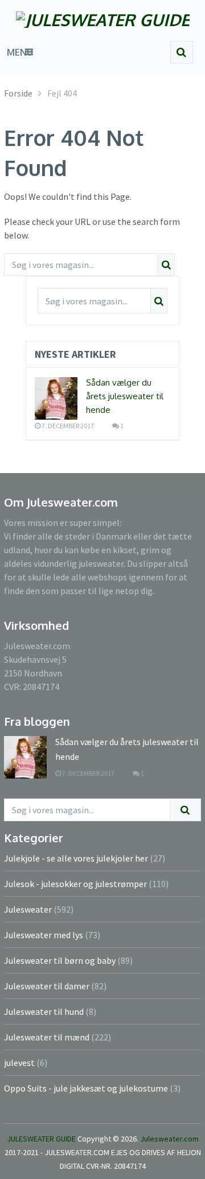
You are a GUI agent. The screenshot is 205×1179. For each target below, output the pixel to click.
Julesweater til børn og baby (60, 960)
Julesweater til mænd (46, 1037)
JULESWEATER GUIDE (41, 1139)
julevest (19, 1062)
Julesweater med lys (43, 934)
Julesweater (28, 909)
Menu (20, 52)
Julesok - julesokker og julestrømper (75, 883)
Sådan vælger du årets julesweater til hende (124, 396)
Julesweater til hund (44, 1011)
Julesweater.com (169, 1139)
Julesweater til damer (46, 986)
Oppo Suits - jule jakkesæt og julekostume (86, 1088)
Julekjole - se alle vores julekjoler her (76, 858)
